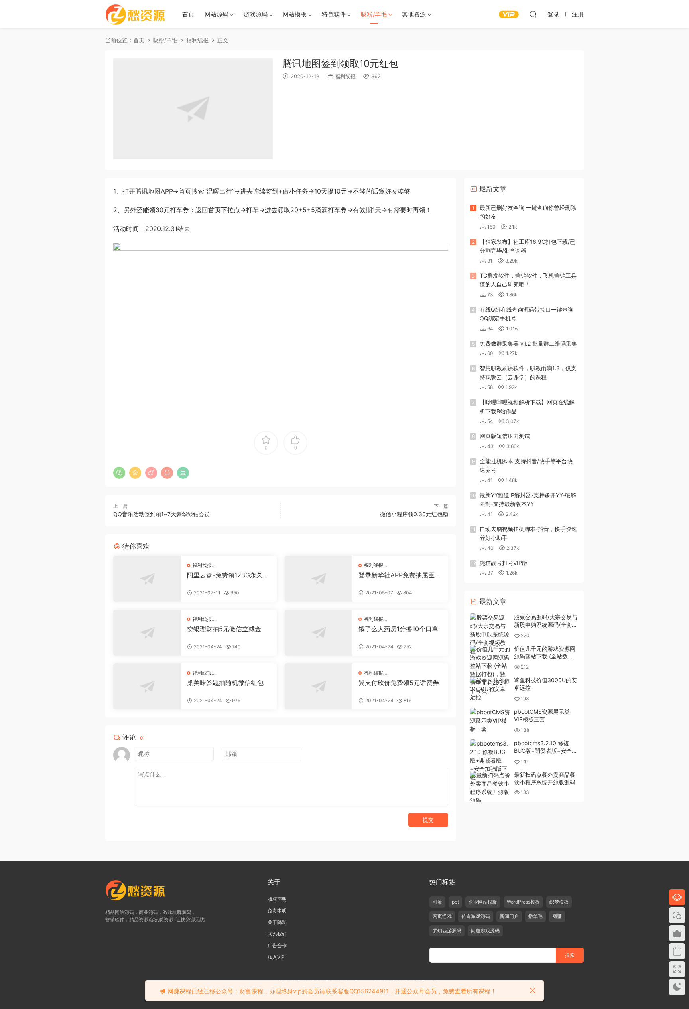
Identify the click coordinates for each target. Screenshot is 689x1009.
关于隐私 (277, 922)
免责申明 (277, 911)
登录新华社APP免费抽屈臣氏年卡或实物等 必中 (399, 575)
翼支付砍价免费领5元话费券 (398, 683)
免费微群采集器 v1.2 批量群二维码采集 (528, 343)
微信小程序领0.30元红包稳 (414, 514)
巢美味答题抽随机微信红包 (225, 683)
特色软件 (334, 14)
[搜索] (533, 14)
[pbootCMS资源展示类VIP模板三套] (490, 720)
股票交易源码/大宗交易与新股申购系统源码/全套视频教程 (545, 625)
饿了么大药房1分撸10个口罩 (398, 629)
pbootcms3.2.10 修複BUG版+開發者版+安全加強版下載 (545, 751)
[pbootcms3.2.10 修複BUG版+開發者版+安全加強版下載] (490, 760)
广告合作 (277, 945)
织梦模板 (559, 902)
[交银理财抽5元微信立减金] (147, 633)
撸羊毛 (535, 916)
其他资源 (414, 14)
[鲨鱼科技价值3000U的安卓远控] (490, 688)
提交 (428, 819)
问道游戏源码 (485, 931)
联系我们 (277, 934)
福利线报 (345, 76)
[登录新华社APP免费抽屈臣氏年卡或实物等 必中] (318, 579)
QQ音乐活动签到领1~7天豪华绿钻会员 (161, 514)
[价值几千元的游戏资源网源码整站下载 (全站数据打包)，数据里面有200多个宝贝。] (490, 670)
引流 (437, 902)
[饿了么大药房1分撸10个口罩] (318, 633)
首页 (188, 14)
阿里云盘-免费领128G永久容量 (228, 575)
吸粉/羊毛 (374, 14)
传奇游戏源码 (475, 916)
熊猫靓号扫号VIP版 (504, 562)
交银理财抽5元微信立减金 (224, 629)
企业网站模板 (483, 902)
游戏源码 (256, 14)
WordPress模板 (523, 902)
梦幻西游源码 (447, 931)
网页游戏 (442, 916)
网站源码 (216, 14)
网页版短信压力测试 (505, 435)
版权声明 (277, 899)
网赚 (557, 916)
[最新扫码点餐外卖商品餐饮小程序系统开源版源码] (490, 787)
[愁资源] (135, 14)
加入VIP (276, 957)
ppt (455, 902)
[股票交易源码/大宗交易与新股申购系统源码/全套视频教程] (490, 634)
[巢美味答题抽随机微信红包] (147, 686)
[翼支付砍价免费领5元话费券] (318, 686)
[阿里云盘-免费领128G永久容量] (147, 579)
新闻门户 (509, 916)
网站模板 (295, 14)
